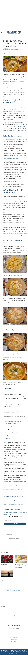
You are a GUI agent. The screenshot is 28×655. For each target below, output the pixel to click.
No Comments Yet (8, 534)
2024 (14, 609)
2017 (14, 616)
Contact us (14, 644)
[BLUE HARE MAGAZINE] (14, 32)
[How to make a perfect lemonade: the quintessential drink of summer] (21, 559)
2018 (14, 615)
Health (7, 39)
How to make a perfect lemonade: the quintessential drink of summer (20, 566)
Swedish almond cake (20, 233)
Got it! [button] (17, 653)
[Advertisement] (14, 16)
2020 (14, 613)
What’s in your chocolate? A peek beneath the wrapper (6, 565)
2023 (14, 610)
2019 (14, 614)
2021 (14, 612)
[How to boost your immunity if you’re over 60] (7, 573)
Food (4, 39)
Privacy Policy (14, 641)
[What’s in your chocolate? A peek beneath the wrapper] (7, 559)
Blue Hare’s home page (11, 512)
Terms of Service (14, 639)
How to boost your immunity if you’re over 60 (7, 579)
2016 (14, 617)
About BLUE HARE (14, 637)
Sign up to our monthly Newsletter (15, 516)
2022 (14, 611)
